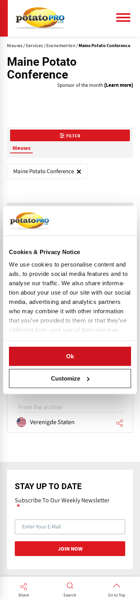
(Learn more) (118, 85)
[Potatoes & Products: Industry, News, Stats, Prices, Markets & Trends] (40, 18)
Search (69, 595)
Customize (65, 378)
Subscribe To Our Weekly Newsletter (62, 501)
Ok (70, 356)
